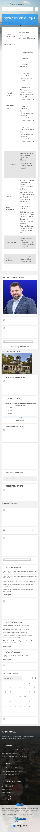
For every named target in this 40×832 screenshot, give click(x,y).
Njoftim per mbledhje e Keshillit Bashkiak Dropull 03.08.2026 (20, 571)
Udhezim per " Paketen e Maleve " (12, 629)
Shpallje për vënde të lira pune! (11, 656)
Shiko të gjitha (7, 595)
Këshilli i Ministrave (7, 789)
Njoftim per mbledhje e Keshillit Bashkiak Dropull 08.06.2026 (20, 590)
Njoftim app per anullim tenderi (12, 626)
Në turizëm (9, 408)
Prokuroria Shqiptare (7, 796)
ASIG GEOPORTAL (24, 347)
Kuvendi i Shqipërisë (7, 786)
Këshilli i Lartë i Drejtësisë (8, 792)
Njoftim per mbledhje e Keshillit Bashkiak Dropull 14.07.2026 (20, 576)
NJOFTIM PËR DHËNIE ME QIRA (11, 632)
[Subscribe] (34, 478)
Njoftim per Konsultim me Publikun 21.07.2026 (16, 581)
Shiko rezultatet (20, 421)
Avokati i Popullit (6, 799)
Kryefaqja (6, 23)
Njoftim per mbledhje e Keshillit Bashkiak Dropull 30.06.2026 (20, 584)
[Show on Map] (36, 9)
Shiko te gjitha (7, 659)
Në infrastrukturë (10, 414)
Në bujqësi (9, 411)
